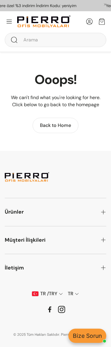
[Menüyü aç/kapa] (9, 21)
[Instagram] (61, 309)
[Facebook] (49, 309)
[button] (55, 40)
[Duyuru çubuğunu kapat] (105, 4)
